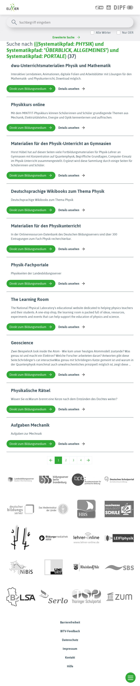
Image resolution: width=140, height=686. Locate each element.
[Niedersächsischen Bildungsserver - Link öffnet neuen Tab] (20, 567)
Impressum (70, 648)
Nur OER (127, 32)
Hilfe (70, 666)
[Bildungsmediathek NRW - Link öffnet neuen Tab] (53, 538)
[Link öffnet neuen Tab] (123, 7)
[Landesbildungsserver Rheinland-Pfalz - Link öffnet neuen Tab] (86, 567)
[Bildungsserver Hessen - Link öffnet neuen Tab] (20, 538)
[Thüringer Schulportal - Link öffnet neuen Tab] (86, 596)
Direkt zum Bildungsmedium (27, 88)
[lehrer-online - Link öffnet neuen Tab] (86, 538)
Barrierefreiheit (70, 622)
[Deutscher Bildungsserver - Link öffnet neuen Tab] (20, 509)
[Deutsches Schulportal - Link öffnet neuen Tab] (119, 479)
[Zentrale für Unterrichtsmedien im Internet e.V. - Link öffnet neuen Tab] (119, 596)
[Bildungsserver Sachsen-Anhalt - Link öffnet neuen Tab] (20, 596)
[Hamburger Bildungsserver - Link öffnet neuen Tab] (86, 509)
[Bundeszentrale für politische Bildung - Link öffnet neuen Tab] (86, 479)
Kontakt (70, 657)
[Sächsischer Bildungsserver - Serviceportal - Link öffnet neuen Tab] (119, 567)
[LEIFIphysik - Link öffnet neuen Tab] (119, 538)
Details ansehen (68, 88)
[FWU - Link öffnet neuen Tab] (53, 509)
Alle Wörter (103, 32)
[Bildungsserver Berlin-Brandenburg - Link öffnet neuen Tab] (53, 479)
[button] (130, 677)
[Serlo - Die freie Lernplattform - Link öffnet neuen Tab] (53, 596)
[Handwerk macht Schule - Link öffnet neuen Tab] (119, 509)
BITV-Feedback (70, 631)
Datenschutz (70, 640)
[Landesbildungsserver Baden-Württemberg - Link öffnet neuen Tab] (20, 479)
